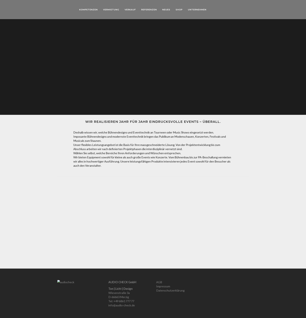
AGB (159, 282)
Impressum (163, 286)
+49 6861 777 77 (123, 301)
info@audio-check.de (121, 305)
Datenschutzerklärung (170, 290)
